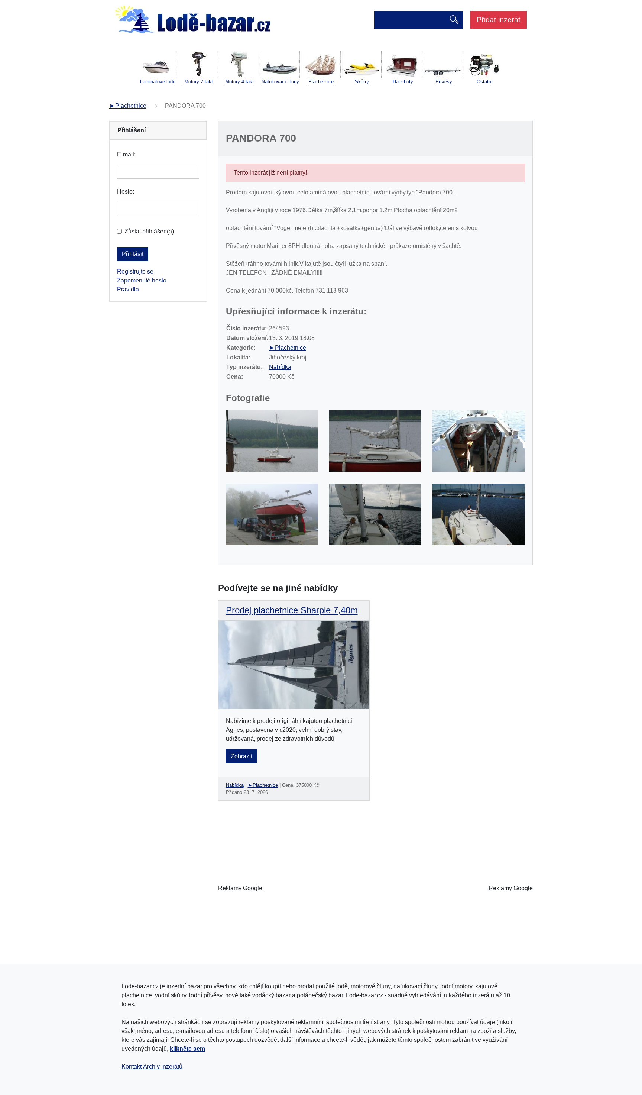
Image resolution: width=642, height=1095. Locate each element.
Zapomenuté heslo (141, 280)
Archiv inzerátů (162, 1066)
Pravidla (128, 289)
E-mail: (126, 154)
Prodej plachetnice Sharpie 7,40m (292, 610)
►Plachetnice (127, 106)
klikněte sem (187, 1049)
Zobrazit (241, 756)
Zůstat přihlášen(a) (149, 231)
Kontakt (131, 1066)
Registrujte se (135, 271)
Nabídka (280, 367)
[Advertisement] (375, 888)
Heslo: (125, 191)
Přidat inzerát (499, 20)
